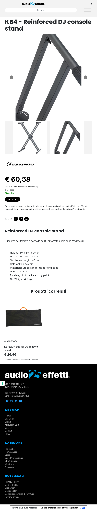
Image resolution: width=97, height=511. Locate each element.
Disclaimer (10, 488)
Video (7, 455)
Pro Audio (10, 449)
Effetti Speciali (11, 461)
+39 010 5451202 (17, 393)
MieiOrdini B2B (12, 425)
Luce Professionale (14, 458)
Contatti (8, 431)
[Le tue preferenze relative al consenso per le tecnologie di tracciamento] (2, 383)
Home (8, 415)
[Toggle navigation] (87, 10)
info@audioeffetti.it (20, 396)
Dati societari (11, 491)
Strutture (9, 464)
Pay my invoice (12, 497)
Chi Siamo (10, 419)
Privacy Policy (12, 482)
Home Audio (11, 452)
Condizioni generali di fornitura (19, 494)
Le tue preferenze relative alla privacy (59, 507)
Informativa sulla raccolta (24, 507)
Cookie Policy (11, 485)
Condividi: (8, 219)
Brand (8, 422)
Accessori (9, 467)
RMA (7, 434)
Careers (9, 428)
